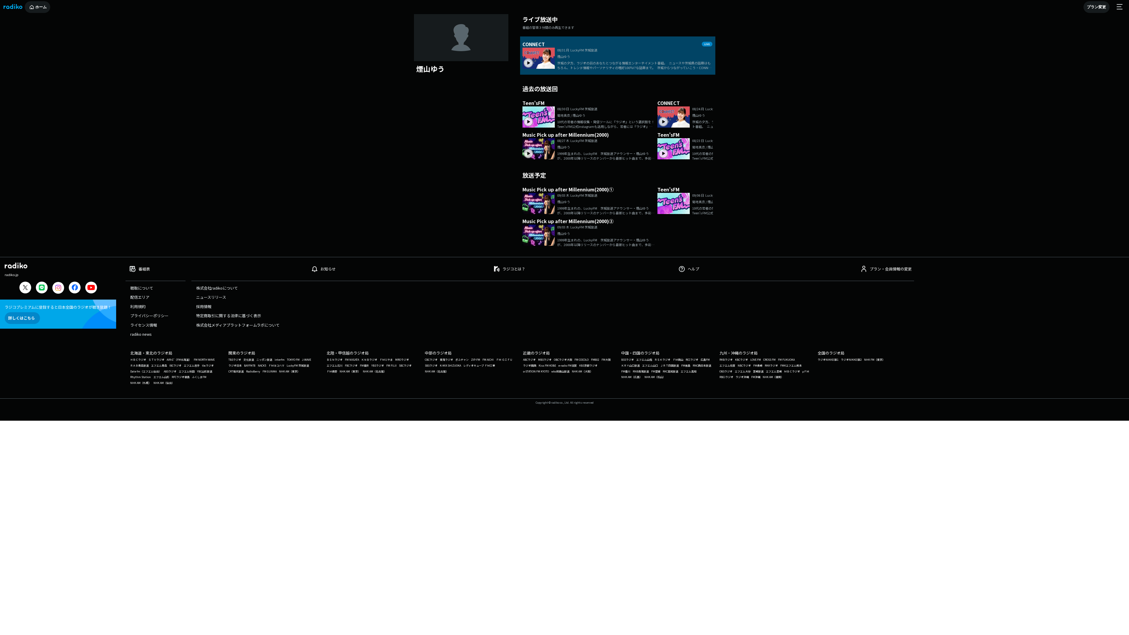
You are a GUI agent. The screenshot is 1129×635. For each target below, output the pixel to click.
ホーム (41, 7)
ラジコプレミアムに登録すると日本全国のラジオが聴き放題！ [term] (58, 307)
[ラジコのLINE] (42, 288)
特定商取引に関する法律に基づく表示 (228, 315)
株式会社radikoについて (217, 288)
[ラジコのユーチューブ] (91, 288)
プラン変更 (1096, 7)
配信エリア (139, 297)
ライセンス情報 (143, 325)
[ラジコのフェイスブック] (75, 288)
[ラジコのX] (25, 288)
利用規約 (138, 306)
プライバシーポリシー (149, 315)
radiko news (141, 334)
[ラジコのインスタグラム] (58, 288)
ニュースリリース (211, 297)
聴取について (141, 288)
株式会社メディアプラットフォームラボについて (238, 325)
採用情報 (203, 306)
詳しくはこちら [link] (21, 318)
